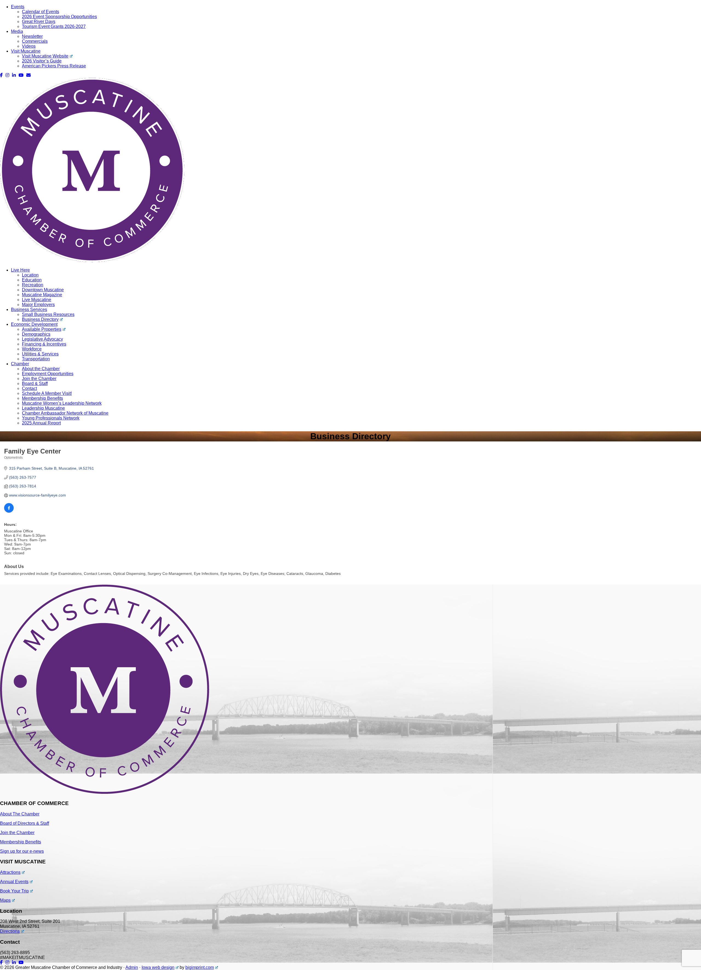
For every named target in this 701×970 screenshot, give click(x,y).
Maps (5, 900)
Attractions (10, 872)
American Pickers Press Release (54, 66)
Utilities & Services (40, 354)
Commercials (35, 41)
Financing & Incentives (44, 344)
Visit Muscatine (26, 51)
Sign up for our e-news (22, 851)
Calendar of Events (40, 11)
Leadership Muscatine (43, 408)
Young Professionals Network (50, 418)
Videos (29, 46)
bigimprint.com (199, 967)
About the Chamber (41, 368)
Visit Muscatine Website (45, 56)
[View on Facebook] (9, 511)
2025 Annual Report (41, 423)
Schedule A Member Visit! (47, 393)
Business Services (29, 309)
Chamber (20, 363)
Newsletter (32, 36)
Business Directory (40, 319)
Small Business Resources (48, 314)
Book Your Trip (14, 891)
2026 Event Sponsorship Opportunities (59, 16)
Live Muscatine (36, 299)
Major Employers (38, 304)
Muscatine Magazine (42, 294)
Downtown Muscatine (43, 289)
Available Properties (41, 329)
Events (17, 6)
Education (32, 280)
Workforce (32, 349)
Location (30, 275)
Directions (10, 931)
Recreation (32, 285)
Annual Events (14, 881)
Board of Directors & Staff (24, 823)
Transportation (36, 358)
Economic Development (34, 324)
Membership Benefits (42, 398)
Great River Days (38, 21)
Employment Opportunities (47, 373)
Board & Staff (35, 383)
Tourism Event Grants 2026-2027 (54, 26)
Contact (29, 388)
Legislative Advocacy (42, 339)
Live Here (20, 270)
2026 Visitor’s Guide (42, 61)
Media (17, 31)
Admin (131, 967)
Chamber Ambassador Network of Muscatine (65, 413)
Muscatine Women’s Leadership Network (62, 403)
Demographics (36, 334)
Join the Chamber (39, 378)
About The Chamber (19, 814)
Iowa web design (158, 967)
